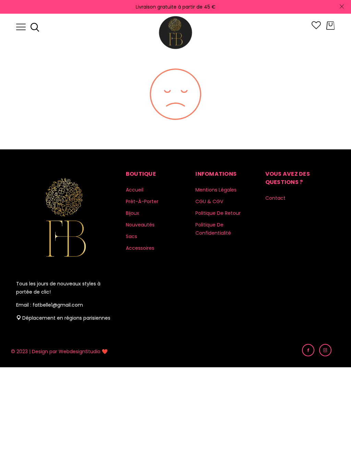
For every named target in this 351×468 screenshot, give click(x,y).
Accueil (134, 189)
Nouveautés (140, 224)
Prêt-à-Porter (142, 201)
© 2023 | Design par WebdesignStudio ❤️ (59, 351)
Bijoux (132, 213)
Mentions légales (216, 189)
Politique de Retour (218, 213)
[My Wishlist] (316, 27)
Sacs (131, 236)
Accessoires (140, 248)
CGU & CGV (209, 201)
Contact (275, 198)
